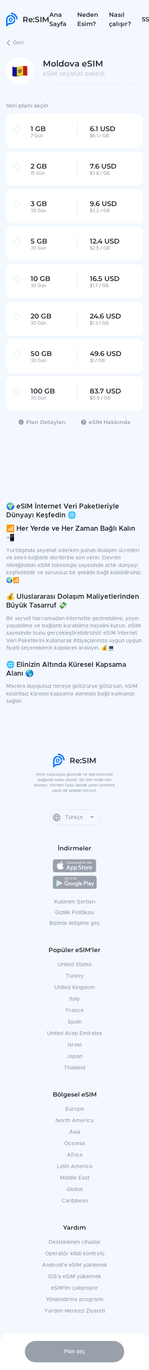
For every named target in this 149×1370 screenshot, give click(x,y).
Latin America (74, 1166)
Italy (74, 999)
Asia (74, 1132)
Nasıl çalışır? (120, 19)
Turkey (75, 976)
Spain (75, 1022)
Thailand (74, 1068)
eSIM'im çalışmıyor (74, 1288)
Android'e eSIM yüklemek (74, 1265)
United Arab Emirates (74, 1033)
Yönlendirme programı (74, 1299)
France (75, 1010)
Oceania (74, 1143)
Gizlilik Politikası (74, 912)
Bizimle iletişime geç (74, 923)
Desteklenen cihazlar (75, 1242)
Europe (74, 1109)
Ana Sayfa (57, 19)
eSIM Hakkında (110, 422)
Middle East (74, 1178)
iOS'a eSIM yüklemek (74, 1276)
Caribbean (75, 1201)
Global (74, 1189)
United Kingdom (74, 987)
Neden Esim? (87, 19)
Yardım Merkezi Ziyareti (74, 1311)
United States (75, 964)
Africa (75, 1155)
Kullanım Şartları (74, 902)
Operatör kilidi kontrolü (74, 1253)
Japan (75, 1056)
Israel (74, 1045)
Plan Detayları (46, 422)
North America (74, 1120)
